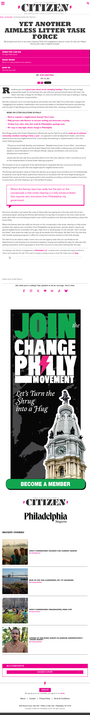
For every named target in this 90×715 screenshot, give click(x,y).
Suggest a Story (45, 672)
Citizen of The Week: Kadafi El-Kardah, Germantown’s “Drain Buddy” (56, 639)
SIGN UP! (45, 690)
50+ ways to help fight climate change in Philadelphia (30, 128)
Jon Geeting (47, 75)
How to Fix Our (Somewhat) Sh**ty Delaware (51, 580)
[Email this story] (42, 82)
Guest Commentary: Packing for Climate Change (53, 551)
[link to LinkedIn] (52, 291)
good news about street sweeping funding (44, 90)
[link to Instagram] (31, 291)
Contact (32, 699)
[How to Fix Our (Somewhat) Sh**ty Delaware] (15, 581)
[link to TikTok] (59, 291)
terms (62, 693)
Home (2, 17)
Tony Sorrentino (35, 611)
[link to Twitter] (38, 291)
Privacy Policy (44, 699)
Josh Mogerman (35, 553)
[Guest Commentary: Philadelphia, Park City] (15, 610)
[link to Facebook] (24, 291)
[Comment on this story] (38, 83)
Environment (9, 17)
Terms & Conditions (62, 699)
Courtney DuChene (36, 582)
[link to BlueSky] (66, 291)
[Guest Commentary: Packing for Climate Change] (15, 552)
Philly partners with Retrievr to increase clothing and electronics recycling (38, 121)
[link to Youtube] (45, 291)
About (22, 699)
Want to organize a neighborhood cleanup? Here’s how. (31, 117)
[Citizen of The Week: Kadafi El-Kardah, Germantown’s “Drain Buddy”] (15, 640)
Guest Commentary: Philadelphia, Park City (50, 609)
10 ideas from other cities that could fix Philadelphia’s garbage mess (36, 124)
